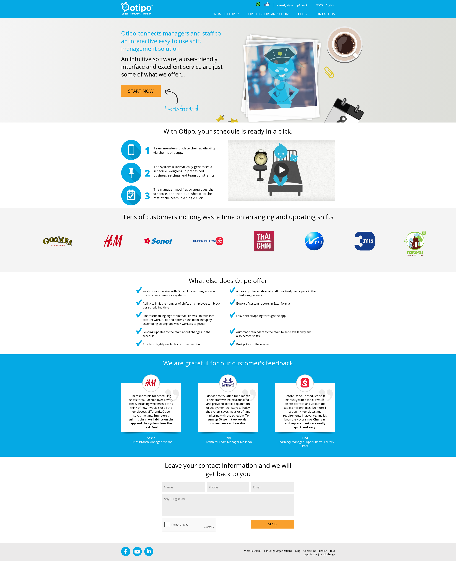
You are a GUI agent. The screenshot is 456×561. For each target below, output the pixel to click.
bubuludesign (327, 554)
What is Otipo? (226, 14)
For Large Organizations (268, 14)
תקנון (332, 550)
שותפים (323, 550)
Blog (302, 14)
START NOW (141, 91)
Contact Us (325, 14)
